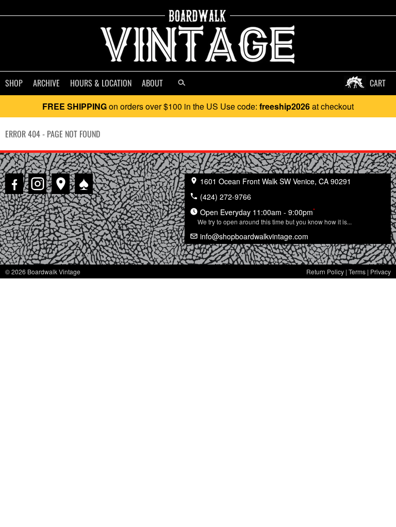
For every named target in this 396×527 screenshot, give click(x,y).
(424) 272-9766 (224, 196)
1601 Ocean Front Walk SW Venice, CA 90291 (274, 181)
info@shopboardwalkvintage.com (253, 236)
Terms (357, 271)
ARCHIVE (46, 83)
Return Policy (325, 271)
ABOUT (152, 83)
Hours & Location (100, 83)
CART (378, 83)
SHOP (14, 83)
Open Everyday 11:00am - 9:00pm (274, 216)
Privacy (380, 271)
